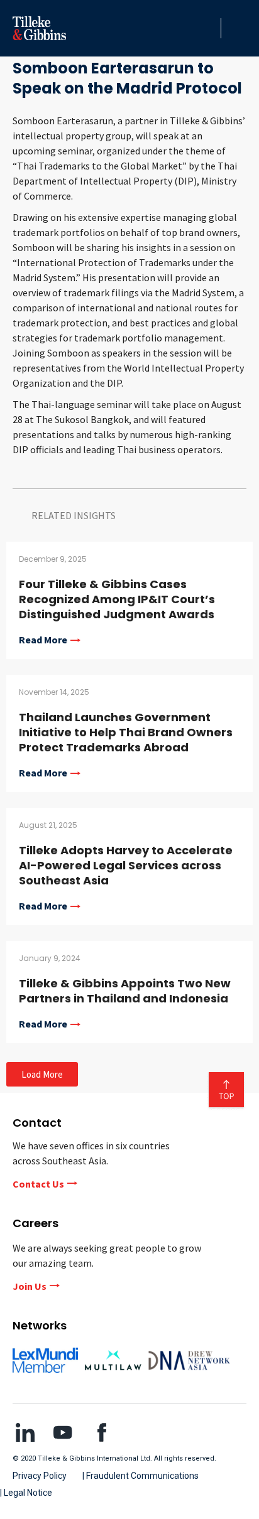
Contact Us (38, 1184)
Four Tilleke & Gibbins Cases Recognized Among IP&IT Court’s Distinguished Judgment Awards (117, 599)
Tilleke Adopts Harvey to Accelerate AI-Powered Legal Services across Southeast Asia (126, 865)
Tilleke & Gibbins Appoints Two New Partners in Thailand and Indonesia (125, 990)
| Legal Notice (26, 1493)
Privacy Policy (40, 1476)
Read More (43, 640)
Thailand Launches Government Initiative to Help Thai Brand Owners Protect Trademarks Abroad (126, 732)
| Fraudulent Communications (140, 1476)
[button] (208, 28)
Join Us (30, 1286)
